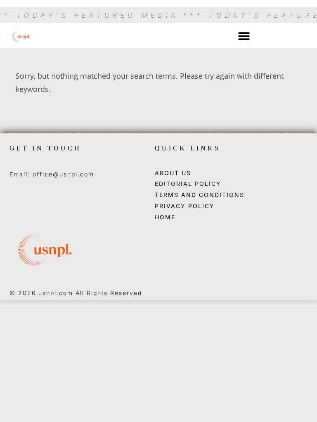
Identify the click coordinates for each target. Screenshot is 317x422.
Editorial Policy (188, 184)
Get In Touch (45, 148)
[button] (244, 35)
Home (165, 217)
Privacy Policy (185, 206)
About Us (173, 173)
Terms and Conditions (199, 195)
